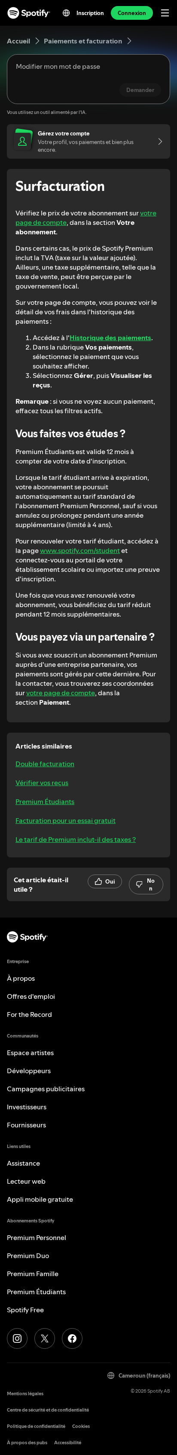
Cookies (81, 1426)
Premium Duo (28, 1255)
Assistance (23, 1163)
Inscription (90, 13)
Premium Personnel (36, 1237)
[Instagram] (17, 1338)
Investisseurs (26, 1106)
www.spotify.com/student (80, 550)
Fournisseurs (26, 1125)
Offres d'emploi (31, 996)
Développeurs (29, 1070)
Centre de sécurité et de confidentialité (48, 1410)
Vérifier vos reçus (41, 782)
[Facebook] (72, 1338)
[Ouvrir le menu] (165, 13)
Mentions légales (25, 1394)
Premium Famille (32, 1273)
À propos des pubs (27, 1443)
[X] (44, 1338)
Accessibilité (67, 1443)
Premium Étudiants (44, 801)
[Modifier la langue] (66, 13)
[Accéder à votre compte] (157, 141)
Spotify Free (25, 1309)
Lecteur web (26, 1181)
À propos (21, 978)
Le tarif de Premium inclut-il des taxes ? (75, 839)
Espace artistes (30, 1052)
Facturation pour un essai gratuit (65, 820)
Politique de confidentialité (36, 1426)
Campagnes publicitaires (46, 1088)
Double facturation (44, 763)
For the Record (29, 1014)
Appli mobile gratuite (40, 1199)
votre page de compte (60, 692)
